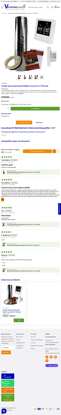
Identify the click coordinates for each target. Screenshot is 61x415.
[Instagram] (46, 356)
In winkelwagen (35, 108)
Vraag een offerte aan (8, 390)
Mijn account (19, 336)
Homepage (4, 13)
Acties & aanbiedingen (36, 339)
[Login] (52, 7)
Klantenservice (20, 334)
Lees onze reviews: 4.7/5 (8, 396)
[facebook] (55, 356)
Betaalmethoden (20, 342)
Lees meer (20, 93)
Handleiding (4, 116)
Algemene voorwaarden (37, 345)
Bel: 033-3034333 (7, 376)
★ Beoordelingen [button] (59, 208)
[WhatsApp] (46, 360)
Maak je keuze (5, 101)
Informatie (33, 334)
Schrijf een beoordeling (37, 151)
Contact (18, 339)
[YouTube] (51, 356)
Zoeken (48, 7)
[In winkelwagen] (19, 320)
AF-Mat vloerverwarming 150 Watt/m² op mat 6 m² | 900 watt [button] (23, 245)
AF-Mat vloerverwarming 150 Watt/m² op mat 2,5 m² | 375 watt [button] (23, 270)
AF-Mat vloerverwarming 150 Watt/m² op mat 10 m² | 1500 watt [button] (23, 172)
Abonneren (6, 352)
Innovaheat (4, 83)
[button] (4, 88)
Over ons (33, 342)
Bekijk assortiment (2, 7)
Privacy (33, 348)
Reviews (33, 336)
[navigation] (19, 77)
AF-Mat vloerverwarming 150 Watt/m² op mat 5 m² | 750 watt (12, 311)
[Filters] (54, 151)
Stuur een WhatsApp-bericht (7, 383)
